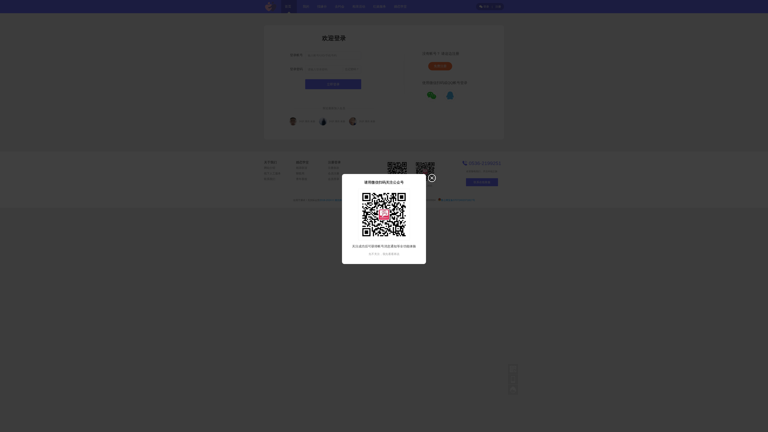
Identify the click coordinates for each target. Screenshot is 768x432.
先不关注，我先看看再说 (384, 254)
